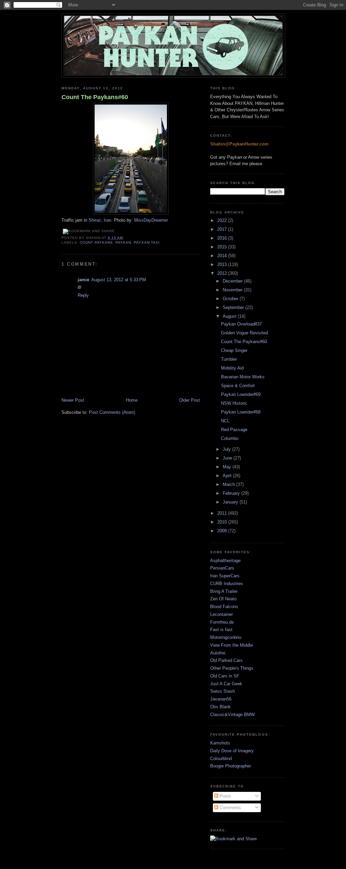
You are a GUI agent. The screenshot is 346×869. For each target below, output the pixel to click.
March (229, 484)
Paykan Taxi (146, 242)
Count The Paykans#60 (94, 97)
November (233, 289)
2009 (222, 530)
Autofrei (217, 652)
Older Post (189, 400)
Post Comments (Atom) (112, 412)
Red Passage (234, 429)
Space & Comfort (238, 385)
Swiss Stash (222, 691)
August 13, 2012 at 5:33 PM (118, 279)
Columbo (229, 438)
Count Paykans (96, 242)
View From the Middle (231, 645)
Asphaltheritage (225, 560)
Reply (83, 295)
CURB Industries (226, 583)
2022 (222, 220)
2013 (222, 264)
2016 (222, 238)
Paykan (123, 242)
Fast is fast (221, 629)
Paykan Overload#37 (241, 324)
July (227, 449)
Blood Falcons (224, 606)
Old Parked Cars (226, 660)
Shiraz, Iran (100, 220)
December (233, 281)
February (232, 493)
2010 (222, 522)
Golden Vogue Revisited (244, 332)
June (228, 458)
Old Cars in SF (224, 675)
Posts (224, 796)
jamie (83, 279)
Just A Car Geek (226, 683)
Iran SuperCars (225, 575)
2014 (222, 255)
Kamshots (220, 742)
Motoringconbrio (225, 637)
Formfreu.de (222, 622)
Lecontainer (221, 614)
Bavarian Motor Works (243, 376)
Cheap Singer (234, 350)
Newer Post (72, 400)
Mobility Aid (232, 368)
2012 (222, 273)
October (231, 298)
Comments (229, 807)
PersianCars (222, 568)
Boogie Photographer (230, 765)
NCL (225, 420)
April (228, 475)
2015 (222, 246)
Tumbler (229, 359)
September (234, 307)
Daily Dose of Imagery (232, 750)
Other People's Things (231, 668)
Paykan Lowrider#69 (241, 394)
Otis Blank (220, 706)
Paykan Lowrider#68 (241, 412)
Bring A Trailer (224, 591)
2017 (222, 229)
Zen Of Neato (223, 598)
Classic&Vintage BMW (232, 714)
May (227, 466)
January (231, 502)
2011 (222, 513)
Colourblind (221, 758)
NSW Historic (234, 403)
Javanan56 (220, 698)
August (230, 316)
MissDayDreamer (151, 220)
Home (132, 400)
